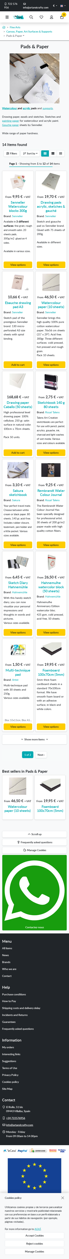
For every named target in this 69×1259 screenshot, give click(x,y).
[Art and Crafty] (19, 17)
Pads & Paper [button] (14, 35)
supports (48, 108)
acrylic (27, 108)
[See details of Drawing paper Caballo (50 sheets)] (18, 382)
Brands (6, 962)
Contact (7, 976)
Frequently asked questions (18, 1029)
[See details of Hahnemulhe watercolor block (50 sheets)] (51, 562)
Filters (13, 153)
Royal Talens (52, 412)
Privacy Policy (10, 1075)
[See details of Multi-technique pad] (18, 649)
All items (7, 948)
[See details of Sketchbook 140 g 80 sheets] (51, 382)
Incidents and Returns (15, 1015)
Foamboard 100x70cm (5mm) (51, 672)
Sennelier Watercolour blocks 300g (18, 206)
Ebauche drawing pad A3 (18, 304)
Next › (41, 755)
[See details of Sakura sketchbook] (18, 470)
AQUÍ (37, 1229)
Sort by (30, 153)
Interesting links (11, 1054)
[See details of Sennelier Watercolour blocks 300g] (18, 182)
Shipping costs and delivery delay (21, 1008)
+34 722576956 (15, 1118)
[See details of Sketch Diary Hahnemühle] (18, 562)
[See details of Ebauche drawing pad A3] (18, 282)
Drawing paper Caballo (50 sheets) (18, 404)
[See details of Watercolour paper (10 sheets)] (51, 282)
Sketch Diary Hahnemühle (18, 584)
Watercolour (10, 108)
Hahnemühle (19, 592)
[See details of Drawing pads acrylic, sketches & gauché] (51, 182)
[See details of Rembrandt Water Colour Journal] (51, 470)
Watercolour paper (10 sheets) (51, 304)
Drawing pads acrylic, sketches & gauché (51, 206)
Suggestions (9, 1061)
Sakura (16, 500)
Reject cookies (34, 1243)
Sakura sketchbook (18, 492)
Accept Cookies (34, 1235)
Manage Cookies (34, 1251)
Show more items (34, 739)
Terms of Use (9, 1068)
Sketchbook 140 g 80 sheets (51, 404)
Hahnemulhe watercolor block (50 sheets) (51, 586)
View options (18, 265)
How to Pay (9, 1001)
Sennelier (17, 216)
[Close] (63, 1198)
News (5, 955)
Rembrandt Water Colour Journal (51, 492)
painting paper (10, 120)
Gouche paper (10, 125)
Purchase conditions (14, 994)
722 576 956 (11, 5)
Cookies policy (10, 1082)
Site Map (7, 1089)
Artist (15, 680)
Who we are (9, 969)
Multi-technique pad (18, 672)
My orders (8, 1047)
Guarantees (9, 1022)
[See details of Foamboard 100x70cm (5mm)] (51, 649)
